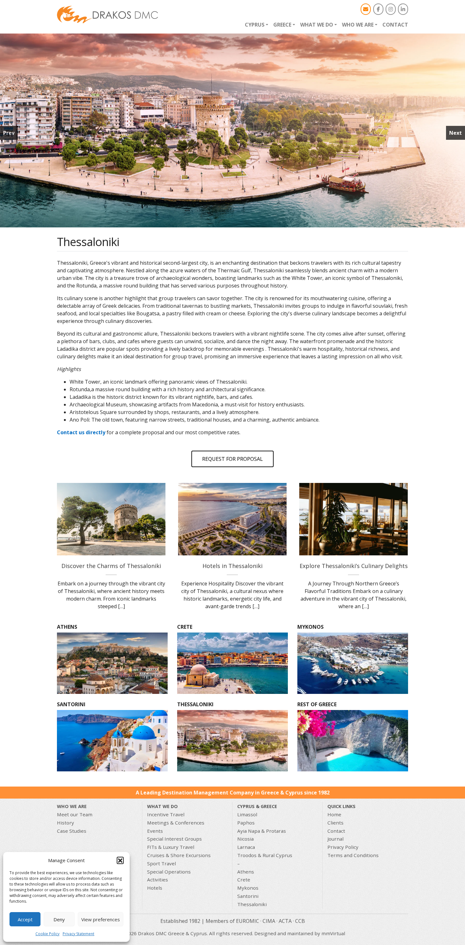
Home (334, 814)
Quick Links (341, 806)
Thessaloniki (252, 904)
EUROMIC (247, 920)
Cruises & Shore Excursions (179, 855)
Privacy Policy (342, 847)
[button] (120, 860)
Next (455, 132)
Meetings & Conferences (175, 822)
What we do (316, 24)
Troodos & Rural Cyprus (264, 855)
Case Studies (71, 831)
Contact (395, 24)
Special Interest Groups (174, 839)
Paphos (246, 822)
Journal (335, 839)
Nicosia (245, 839)
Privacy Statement (78, 933)
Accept (25, 919)
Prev (9, 132)
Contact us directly (81, 432)
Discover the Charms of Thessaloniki (111, 519)
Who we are (358, 24)
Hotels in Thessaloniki (232, 519)
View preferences (100, 919)
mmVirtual (333, 933)
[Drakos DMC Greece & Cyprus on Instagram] (391, 9)
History (65, 822)
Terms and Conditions (353, 855)
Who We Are (72, 806)
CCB (300, 920)
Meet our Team (74, 814)
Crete (243, 879)
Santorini (247, 896)
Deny (59, 919)
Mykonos (247, 888)
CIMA (269, 920)
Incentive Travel (165, 814)
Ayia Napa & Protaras (261, 831)
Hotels (154, 888)
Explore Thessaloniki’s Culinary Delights (354, 566)
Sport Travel (161, 863)
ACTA (285, 920)
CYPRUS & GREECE (257, 806)
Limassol (247, 814)
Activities (157, 879)
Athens (245, 871)
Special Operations (169, 871)
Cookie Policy (47, 933)
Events (155, 831)
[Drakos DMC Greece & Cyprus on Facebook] (378, 9)
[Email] (366, 9)
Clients (335, 822)
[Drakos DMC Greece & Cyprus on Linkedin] (403, 9)
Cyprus (254, 24)
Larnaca (246, 847)
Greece (282, 24)
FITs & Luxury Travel (170, 847)
